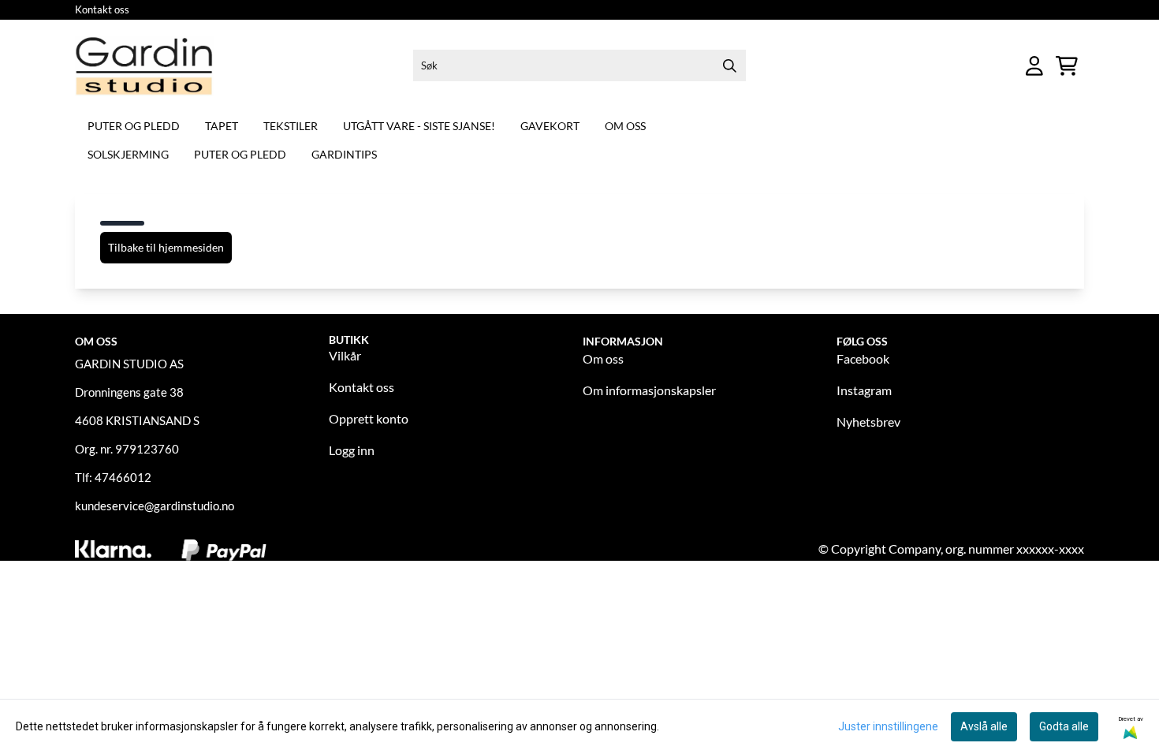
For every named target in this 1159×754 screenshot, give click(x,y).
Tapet (221, 126)
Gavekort (550, 126)
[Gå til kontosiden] (1034, 66)
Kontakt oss (102, 9)
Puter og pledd (134, 126)
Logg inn (352, 449)
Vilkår (345, 355)
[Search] (730, 65)
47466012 (123, 477)
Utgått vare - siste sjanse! (419, 126)
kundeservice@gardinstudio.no (154, 505)
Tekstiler (290, 126)
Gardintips (344, 154)
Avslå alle (984, 726)
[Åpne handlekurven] (1066, 66)
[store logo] (144, 65)
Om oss (625, 126)
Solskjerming (128, 154)
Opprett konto (368, 418)
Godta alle (1064, 726)
